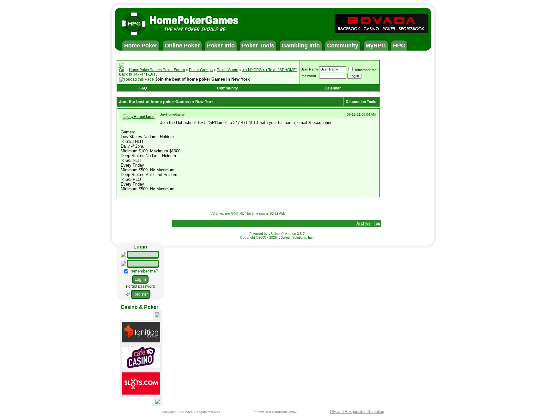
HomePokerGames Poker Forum (157, 70)
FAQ (143, 88)
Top (377, 223)
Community (227, 88)
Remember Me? (366, 70)
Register (140, 294)
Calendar (333, 88)
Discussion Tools (361, 102)
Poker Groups (201, 70)
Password (308, 76)
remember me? (143, 271)
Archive (363, 223)
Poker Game (227, 70)
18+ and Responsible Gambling (357, 411)
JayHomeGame (172, 114)
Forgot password (140, 286)
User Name (309, 69)
